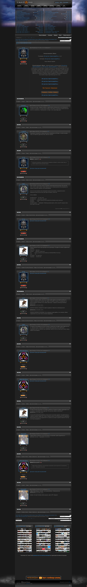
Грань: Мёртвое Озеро (20, 25)
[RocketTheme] (25, 582)
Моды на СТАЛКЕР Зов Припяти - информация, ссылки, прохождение (45, 39)
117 (48, 407)
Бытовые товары (48, 18)
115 (49, 350)
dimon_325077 (41, 28)
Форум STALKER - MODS (19, 39)
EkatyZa (39, 11)
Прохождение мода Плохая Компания (23, 18)
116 (49, 379)
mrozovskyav (23, 105)
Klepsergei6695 (38, 19)
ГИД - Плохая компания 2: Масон (22, 19)
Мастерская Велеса (48, 17)
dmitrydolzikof (41, 32)
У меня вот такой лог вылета (21, 12)
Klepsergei (38, 18)
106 (49, 105)
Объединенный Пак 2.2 (20, 14)
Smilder (23, 183)
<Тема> (41, 11)
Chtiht (39, 13)
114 (49, 324)
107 (48, 131)
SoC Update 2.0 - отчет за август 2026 (22, 26)
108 (49, 157)
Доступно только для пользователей (38, 168)
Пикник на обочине (48, 11)
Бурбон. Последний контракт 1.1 (50, 26)
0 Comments (69, 26)
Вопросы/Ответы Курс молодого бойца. (23, 13)
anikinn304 (24, 407)
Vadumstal (38, 17)
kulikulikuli (41, 26)
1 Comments (69, 24)
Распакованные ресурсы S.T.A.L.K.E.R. (23, 17)
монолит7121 (38, 16)
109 (49, 183)
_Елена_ (67, 16)
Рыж (67, 11)
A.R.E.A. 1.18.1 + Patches (49, 30)
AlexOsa (23, 245)
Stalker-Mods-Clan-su (37, 12)
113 (48, 298)
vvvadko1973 (23, 131)
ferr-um (67, 19)
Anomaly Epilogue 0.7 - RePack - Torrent (51, 32)
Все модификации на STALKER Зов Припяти (29, 39)
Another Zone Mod (19, 11)
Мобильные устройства (49, 19)
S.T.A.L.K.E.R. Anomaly (20, 16)
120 (48, 489)
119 (48, 460)
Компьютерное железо (49, 14)
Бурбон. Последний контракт (50, 28)
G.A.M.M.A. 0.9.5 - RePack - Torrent (22, 27)
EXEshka (41, 30)
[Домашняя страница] (22, 98)
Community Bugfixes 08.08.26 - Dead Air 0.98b (52, 31)
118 (48, 433)
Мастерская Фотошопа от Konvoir (51, 16)
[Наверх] (70, 585)
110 (49, 219)
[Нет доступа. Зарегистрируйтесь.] (51, 56)
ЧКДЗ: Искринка (19, 24)
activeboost (66, 18)
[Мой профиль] (23, 57)
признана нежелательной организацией (41, 555)
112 (48, 271)
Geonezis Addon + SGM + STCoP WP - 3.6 (23, 31)
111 (48, 245)
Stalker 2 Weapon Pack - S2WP (49, 27)
